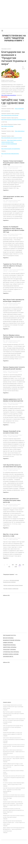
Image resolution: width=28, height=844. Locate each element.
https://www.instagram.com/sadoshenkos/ (10, 148)
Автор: (15, 166)
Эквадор (4, 435)
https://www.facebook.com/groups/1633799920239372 (13, 119)
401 (23, 564)
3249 (16, 566)
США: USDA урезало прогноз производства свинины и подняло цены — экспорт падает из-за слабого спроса (14, 822)
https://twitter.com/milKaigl (7, 126)
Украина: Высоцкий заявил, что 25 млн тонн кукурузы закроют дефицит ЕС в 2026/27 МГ (12, 733)
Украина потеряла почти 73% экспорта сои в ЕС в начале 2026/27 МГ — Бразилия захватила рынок (14, 745)
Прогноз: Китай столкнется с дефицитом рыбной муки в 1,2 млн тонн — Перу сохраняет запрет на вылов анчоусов (13, 758)
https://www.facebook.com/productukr (9, 115)
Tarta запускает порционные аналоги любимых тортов (13, 771)
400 (20, 564)
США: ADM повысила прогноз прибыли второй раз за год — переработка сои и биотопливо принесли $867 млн (14, 789)
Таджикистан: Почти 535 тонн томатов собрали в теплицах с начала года (12, 265)
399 (16, 564)
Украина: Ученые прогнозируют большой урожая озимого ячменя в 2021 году (13, 162)
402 (9, 566)
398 (13, 564)
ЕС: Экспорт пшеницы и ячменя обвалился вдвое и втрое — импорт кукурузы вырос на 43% (13, 783)
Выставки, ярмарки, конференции (11, 588)
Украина (5, 166)
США (4, 200)
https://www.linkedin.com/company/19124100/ (11, 137)
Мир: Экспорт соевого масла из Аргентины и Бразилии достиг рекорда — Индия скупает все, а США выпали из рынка (14, 751)
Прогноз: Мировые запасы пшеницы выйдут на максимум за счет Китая (13, 336)
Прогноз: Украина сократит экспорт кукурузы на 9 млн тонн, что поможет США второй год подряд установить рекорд (14, 720)
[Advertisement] (14, 14)
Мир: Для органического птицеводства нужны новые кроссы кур (12, 500)
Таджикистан (5, 269)
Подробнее (5, 190)
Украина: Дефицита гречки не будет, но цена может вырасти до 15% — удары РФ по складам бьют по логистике (13, 765)
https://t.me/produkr (19, 108)
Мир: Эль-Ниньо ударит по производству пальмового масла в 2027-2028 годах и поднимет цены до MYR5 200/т (13, 713)
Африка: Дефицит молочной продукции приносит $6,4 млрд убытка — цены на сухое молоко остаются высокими (13, 829)
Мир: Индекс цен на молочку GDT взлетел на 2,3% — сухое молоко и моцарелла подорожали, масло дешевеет (14, 777)
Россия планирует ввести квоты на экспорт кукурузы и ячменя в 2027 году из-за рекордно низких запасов (13, 706)
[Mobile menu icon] (2, 31)
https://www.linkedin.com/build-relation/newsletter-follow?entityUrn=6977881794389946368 (11, 142)
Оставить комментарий (13, 168)
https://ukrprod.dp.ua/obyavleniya (8, 95)
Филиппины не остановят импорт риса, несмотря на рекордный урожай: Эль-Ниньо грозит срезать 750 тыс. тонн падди (14, 796)
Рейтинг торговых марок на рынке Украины (13, 585)
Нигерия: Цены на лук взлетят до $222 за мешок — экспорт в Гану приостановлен (14, 816)
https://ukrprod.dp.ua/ (19, 131)
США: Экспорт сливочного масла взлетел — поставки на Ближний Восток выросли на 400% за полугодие (13, 739)
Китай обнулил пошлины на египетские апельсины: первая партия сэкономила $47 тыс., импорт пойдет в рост (13, 810)
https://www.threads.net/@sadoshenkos (10, 153)
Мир (4, 303)
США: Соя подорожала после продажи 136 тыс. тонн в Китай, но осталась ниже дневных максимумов (13, 727)
